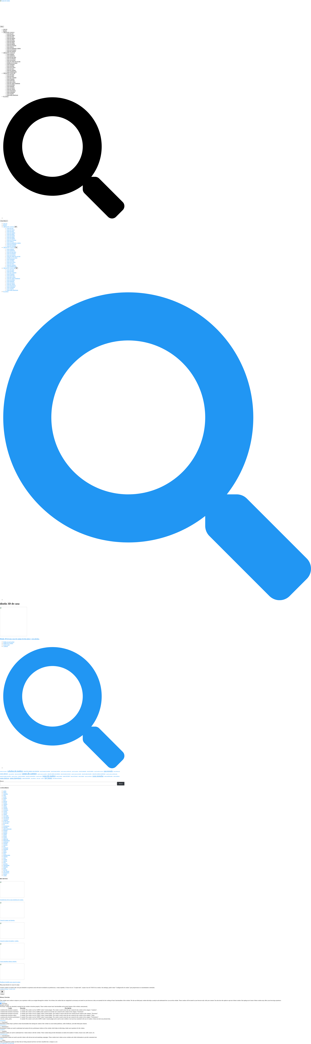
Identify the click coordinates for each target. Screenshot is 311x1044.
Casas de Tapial (10, 35)
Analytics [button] (2, 1029)
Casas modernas (10, 55)
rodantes (5, 856)
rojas (4, 858)
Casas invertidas (10, 85)
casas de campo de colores (66, 773)
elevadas (5, 827)
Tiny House (6, 871)
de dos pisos (6, 821)
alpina (4, 792)
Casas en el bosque (11, 45)
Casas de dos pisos (11, 57)
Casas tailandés (10, 86)
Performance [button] (3, 1025)
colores (5, 814)
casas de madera (49, 776)
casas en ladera (81, 776)
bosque (5, 802)
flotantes (5, 830)
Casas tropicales (10, 80)
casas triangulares (15, 778)
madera (5, 837)
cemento (5, 808)
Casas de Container (11, 77)
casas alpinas (4, 774)
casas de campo (29, 773)
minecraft (5, 839)
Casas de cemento (11, 70)
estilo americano (7, 829)
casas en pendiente (88, 776)
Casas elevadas (10, 74)
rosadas (5, 859)
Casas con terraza (10, 60)
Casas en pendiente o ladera (13, 48)
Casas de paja (9, 34)
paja (4, 846)
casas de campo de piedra (87, 773)
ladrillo (5, 834)
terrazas (5, 869)
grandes (5, 831)
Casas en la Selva (10, 67)
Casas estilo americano (12, 95)
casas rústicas (4, 778)
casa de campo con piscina (31, 771)
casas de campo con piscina (53, 773)
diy (4, 824)
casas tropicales (26, 778)
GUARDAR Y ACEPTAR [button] (7, 1043)
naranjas (5, 845)
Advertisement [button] (3, 1034)
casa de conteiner (75, 771)
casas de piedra (59, 776)
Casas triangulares (11, 90)
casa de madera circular (98, 771)
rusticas (42, 778)
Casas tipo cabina (10, 82)
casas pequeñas (98, 776)
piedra (4, 850)
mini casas (38, 778)
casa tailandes (33, 778)
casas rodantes (116, 776)
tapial (4, 868)
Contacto (5, 646)
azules (4, 797)
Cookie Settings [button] (4, 989)
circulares (5, 810)
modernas (5, 842)
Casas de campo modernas (13, 83)
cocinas (5, 811)
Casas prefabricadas (11, 71)
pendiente (5, 848)
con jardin (5, 815)
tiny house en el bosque (57, 778)
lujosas (5, 836)
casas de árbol (66, 776)
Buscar (2, 781)
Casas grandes (10, 93)
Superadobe (6, 865)
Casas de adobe (10, 39)
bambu (5, 798)
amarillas (5, 794)
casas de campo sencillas (5, 776)
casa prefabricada (116, 771)
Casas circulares (10, 87)
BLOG (5, 31)
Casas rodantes (10, 54)
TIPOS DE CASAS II (9, 52)
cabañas (5, 804)
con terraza (6, 818)
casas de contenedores (30, 776)
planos (5, 852)
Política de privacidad (8, 642)
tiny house (48, 778)
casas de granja (39, 776)
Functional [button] (2, 1020)
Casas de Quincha (11, 51)
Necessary (4, 1003)
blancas (5, 801)
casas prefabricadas (108, 776)
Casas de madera (10, 38)
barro (4, 799)
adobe (4, 791)
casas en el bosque (74, 776)
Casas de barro (10, 36)
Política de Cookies (8, 643)
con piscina (6, 817)
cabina (5, 805)
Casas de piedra (10, 42)
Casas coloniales (10, 92)
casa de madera (90, 771)
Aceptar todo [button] (12, 989)
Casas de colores (10, 89)
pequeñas (5, 849)
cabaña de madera (3, 771)
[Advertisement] (155, 13)
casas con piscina (18, 773)
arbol (4, 795)
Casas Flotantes (10, 79)
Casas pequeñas (10, 64)
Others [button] (1, 1038)
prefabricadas (6, 855)
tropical (5, 874)
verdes (5, 875)
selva (4, 862)
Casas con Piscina (11, 58)
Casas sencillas (10, 66)
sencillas (5, 864)
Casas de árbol (10, 76)
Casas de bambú (10, 41)
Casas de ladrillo (10, 44)
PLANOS (5, 96)
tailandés (5, 866)
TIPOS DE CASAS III (9, 73)
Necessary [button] (2, 1002)
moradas (5, 843)
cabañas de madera (15, 771)
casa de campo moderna (55, 771)
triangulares (6, 872)
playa (4, 853)
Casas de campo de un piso (13, 61)
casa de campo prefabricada (66, 771)
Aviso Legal (6, 645)
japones (5, 833)
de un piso (6, 823)
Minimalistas (6, 840)
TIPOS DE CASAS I (8, 32)
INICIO (5, 29)
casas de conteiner (21, 776)
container (5, 820)
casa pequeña (108, 771)
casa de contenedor (82, 771)
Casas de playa (10, 69)
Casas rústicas (10, 47)
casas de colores (14, 776)
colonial (5, 813)
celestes (5, 807)
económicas (6, 826)
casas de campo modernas (98, 773)
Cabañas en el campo (11, 63)
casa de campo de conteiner (45, 771)
